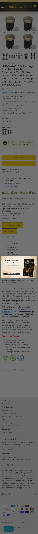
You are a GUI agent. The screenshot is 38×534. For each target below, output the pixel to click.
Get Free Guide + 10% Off (11, 273)
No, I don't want (11, 276)
